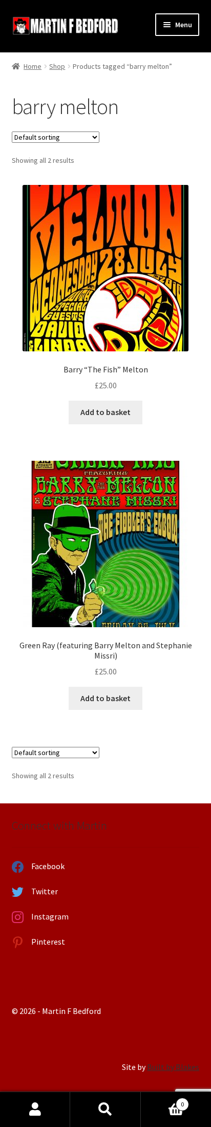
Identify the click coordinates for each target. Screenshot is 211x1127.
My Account (35, 1109)
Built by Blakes (173, 1067)
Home (32, 66)
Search (105, 1109)
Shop (57, 66)
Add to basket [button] (105, 412)
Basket (162, 1100)
